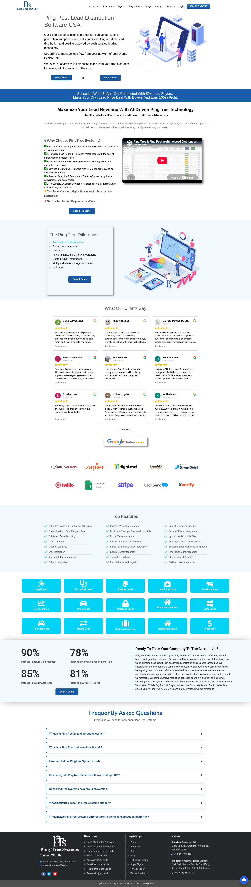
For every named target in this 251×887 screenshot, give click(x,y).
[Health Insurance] (167, 584)
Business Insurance (125, 629)
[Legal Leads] (41, 584)
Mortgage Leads (125, 609)
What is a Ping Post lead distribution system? (125, 733)
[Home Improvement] (167, 602)
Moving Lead (83, 628)
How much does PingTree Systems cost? (125, 761)
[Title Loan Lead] (41, 623)
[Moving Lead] (83, 623)
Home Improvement (167, 607)
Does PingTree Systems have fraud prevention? (125, 789)
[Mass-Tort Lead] (83, 584)
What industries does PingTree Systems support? (125, 803)
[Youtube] (55, 874)
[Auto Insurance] (209, 584)
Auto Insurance (210, 589)
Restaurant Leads (167, 628)
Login (181, 6)
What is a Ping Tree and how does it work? (125, 747)
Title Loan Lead (41, 628)
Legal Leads (41, 589)
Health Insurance (167, 589)
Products (107, 6)
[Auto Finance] (83, 603)
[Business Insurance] (125, 623)
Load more (125, 429)
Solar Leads (210, 609)
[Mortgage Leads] (125, 603)
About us (93, 6)
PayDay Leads (125, 589)
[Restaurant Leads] (167, 623)
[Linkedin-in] (49, 874)
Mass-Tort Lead (83, 589)
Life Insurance (41, 609)
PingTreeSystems (146, 883)
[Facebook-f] (43, 874)
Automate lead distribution (68, 242)
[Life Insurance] (41, 603)
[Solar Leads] (209, 603)
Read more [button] (60, 346)
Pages (120, 6)
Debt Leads (210, 628)
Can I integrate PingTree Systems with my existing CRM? (125, 775)
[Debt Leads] (209, 623)
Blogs (148, 6)
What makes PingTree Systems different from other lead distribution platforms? (125, 816)
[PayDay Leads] (125, 584)
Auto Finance (83, 609)
